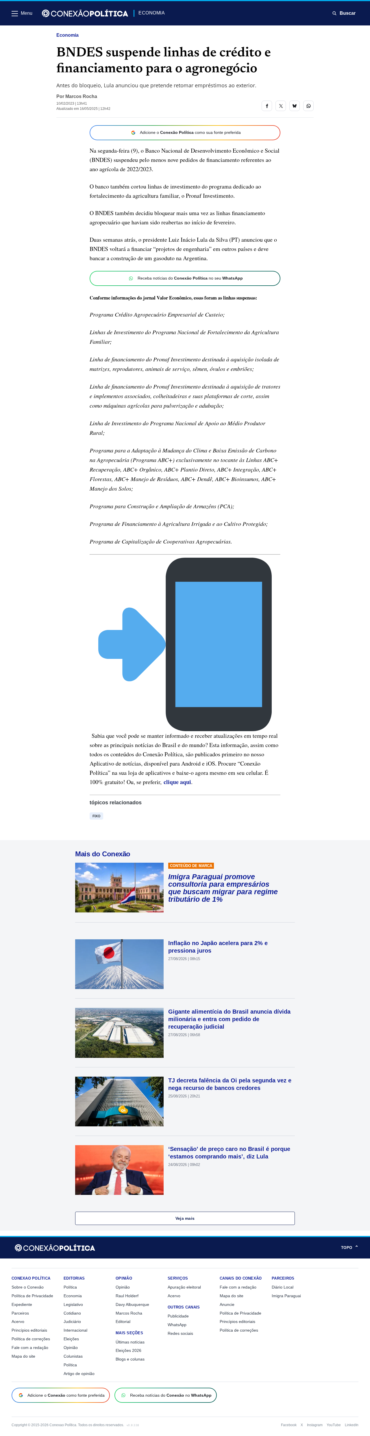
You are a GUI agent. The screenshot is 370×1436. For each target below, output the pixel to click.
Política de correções (31, 1339)
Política (70, 1287)
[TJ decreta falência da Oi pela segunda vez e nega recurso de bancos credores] (119, 1101)
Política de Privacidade (32, 1295)
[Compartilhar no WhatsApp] (308, 106)
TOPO (349, 1247)
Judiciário (72, 1321)
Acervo (18, 1321)
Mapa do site (23, 1356)
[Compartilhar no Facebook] (267, 106)
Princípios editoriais (29, 1330)
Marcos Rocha (81, 96)
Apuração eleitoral (184, 1287)
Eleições (71, 1339)
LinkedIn (351, 1425)
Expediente (22, 1304)
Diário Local (282, 1287)
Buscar (348, 13)
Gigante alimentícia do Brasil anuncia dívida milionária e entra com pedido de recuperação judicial (229, 1019)
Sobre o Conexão (28, 1287)
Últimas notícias (130, 1342)
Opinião (71, 1347)
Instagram (315, 1425)
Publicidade (178, 1316)
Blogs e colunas (130, 1359)
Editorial (123, 1321)
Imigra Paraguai (286, 1295)
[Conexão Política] (85, 13)
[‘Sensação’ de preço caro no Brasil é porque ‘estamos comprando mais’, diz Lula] (119, 1170)
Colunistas (73, 1356)
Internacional (75, 1330)
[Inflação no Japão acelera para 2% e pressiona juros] (119, 964)
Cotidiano (72, 1313)
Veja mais (185, 1218)
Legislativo (73, 1304)
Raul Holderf (127, 1295)
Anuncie (227, 1304)
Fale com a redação (30, 1347)
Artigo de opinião (79, 1373)
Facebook (289, 1425)
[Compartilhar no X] (280, 106)
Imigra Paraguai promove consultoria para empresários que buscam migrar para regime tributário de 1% (223, 888)
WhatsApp (177, 1324)
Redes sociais (180, 1333)
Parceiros (20, 1313)
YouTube (334, 1425)
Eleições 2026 (128, 1350)
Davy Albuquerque (132, 1304)
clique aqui (177, 782)
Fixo (96, 816)
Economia (67, 35)
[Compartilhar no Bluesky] (294, 106)
